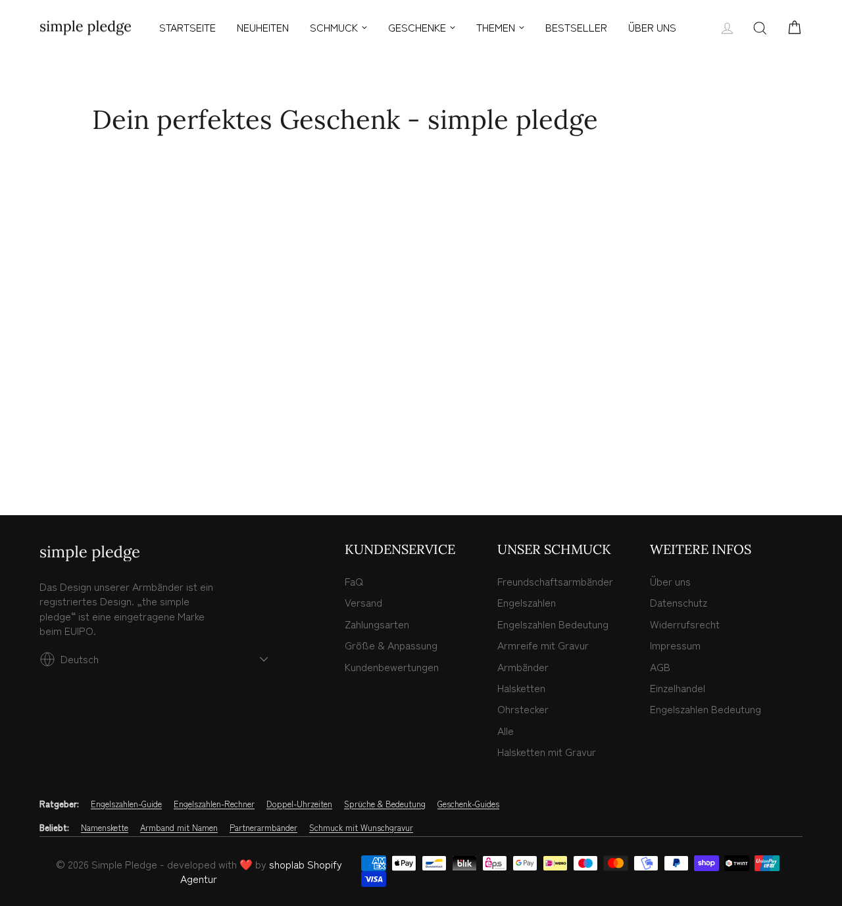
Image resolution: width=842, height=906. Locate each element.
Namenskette (104, 828)
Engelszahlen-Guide (126, 804)
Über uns (670, 581)
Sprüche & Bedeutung (385, 804)
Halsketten (521, 687)
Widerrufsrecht (685, 624)
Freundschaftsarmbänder (555, 581)
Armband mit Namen (179, 828)
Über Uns (652, 27)
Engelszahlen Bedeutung (552, 624)
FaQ (354, 581)
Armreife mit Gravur (543, 645)
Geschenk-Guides (468, 804)
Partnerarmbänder (263, 828)
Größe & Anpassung (391, 645)
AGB (660, 666)
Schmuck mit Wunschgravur (361, 828)
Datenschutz (678, 602)
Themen (495, 27)
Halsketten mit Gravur (546, 751)
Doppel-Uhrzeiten (299, 804)
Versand (363, 602)
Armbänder (523, 666)
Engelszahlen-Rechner (214, 804)
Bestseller (576, 27)
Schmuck (334, 27)
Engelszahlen (526, 602)
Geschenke (417, 27)
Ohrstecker (523, 709)
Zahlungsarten (377, 624)
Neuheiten (263, 27)
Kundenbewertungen (392, 666)
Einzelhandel (677, 687)
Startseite (187, 27)
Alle (505, 730)
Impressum (675, 645)
